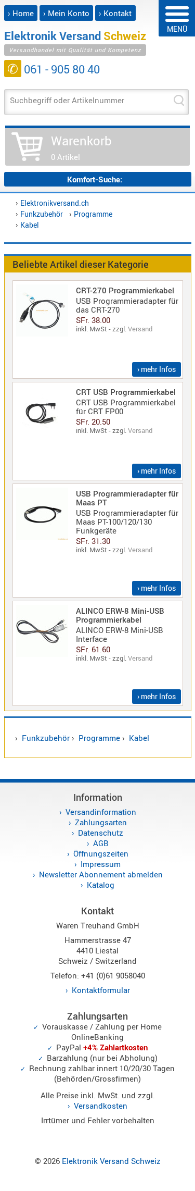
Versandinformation (101, 812)
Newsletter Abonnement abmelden (101, 874)
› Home (21, 13)
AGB (101, 843)
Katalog (100, 884)
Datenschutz (100, 832)
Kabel (29, 225)
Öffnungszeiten (100, 853)
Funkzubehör (41, 214)
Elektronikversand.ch (54, 203)
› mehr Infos (156, 369)
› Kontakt (115, 13)
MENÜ (177, 29)
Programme (93, 214)
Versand (140, 328)
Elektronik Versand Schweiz (111, 1161)
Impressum (101, 864)
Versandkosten (100, 1105)
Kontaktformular (101, 990)
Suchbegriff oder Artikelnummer (67, 100)
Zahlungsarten (101, 822)
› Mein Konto (66, 13)
